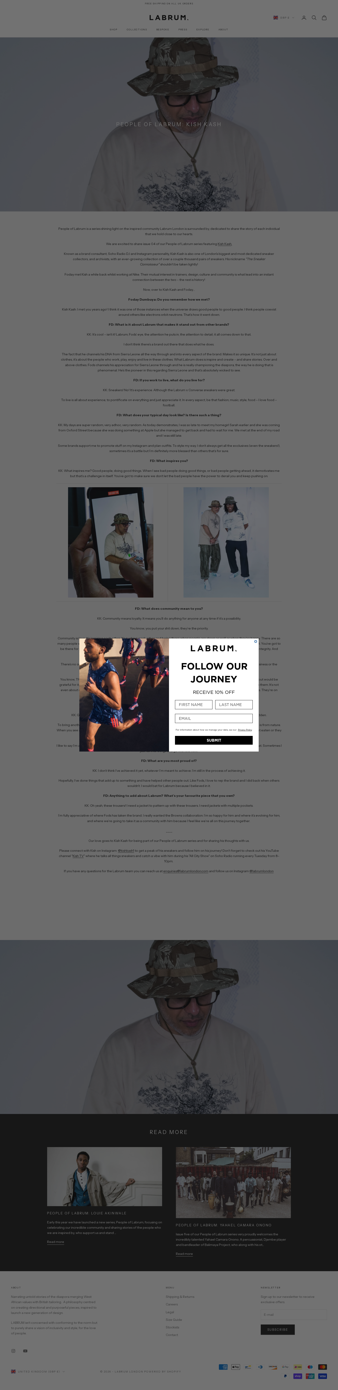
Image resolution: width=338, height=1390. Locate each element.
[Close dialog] (256, 641)
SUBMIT (214, 740)
